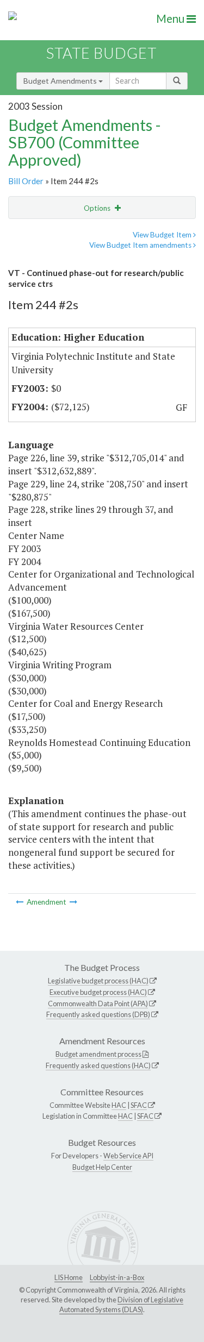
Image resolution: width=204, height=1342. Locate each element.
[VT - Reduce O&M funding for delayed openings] (73, 902)
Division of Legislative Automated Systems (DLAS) (121, 1304)
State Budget (101, 53)
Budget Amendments (60, 80)
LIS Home (68, 1277)
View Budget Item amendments (141, 245)
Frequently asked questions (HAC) (98, 1065)
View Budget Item (163, 234)
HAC (119, 1105)
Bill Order (26, 181)
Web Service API (128, 1155)
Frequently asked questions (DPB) (98, 1014)
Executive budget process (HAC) (98, 992)
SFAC (139, 1105)
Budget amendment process (98, 1054)
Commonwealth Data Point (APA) (98, 1003)
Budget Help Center (102, 1167)
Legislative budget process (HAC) (98, 980)
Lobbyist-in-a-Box (117, 1277)
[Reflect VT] (20, 902)
